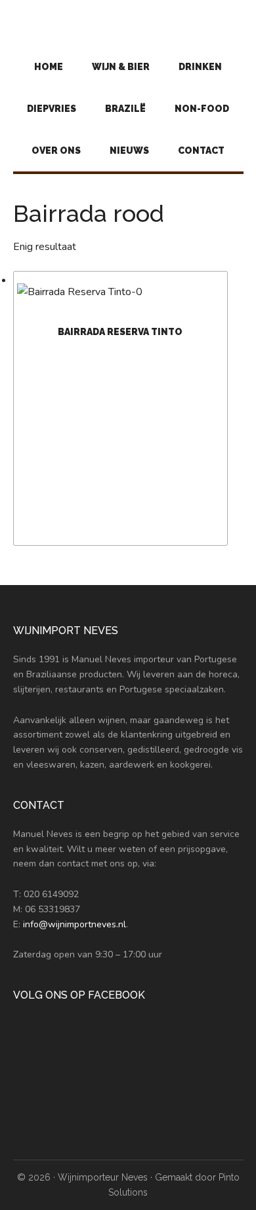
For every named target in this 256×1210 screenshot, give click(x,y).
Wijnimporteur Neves (103, 1177)
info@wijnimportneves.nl (74, 924)
